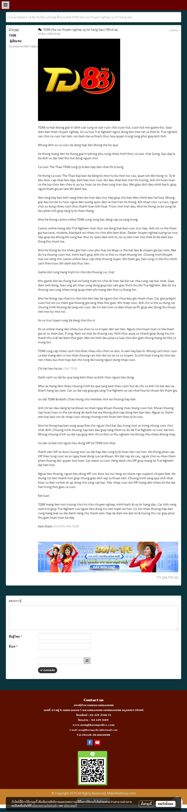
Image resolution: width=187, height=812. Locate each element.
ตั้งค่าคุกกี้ (146, 803)
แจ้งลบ (174, 30)
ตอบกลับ (49, 670)
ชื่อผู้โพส (15, 636)
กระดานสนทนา (19, 17)
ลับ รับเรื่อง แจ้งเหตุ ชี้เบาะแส (50, 17)
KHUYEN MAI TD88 (66, 526)
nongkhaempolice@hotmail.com (98, 730)
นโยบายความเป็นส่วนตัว (45, 805)
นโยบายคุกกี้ (70, 805)
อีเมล (13, 646)
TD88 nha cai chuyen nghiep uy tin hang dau (102, 17)
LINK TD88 (70, 369)
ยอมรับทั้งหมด (165, 803)
